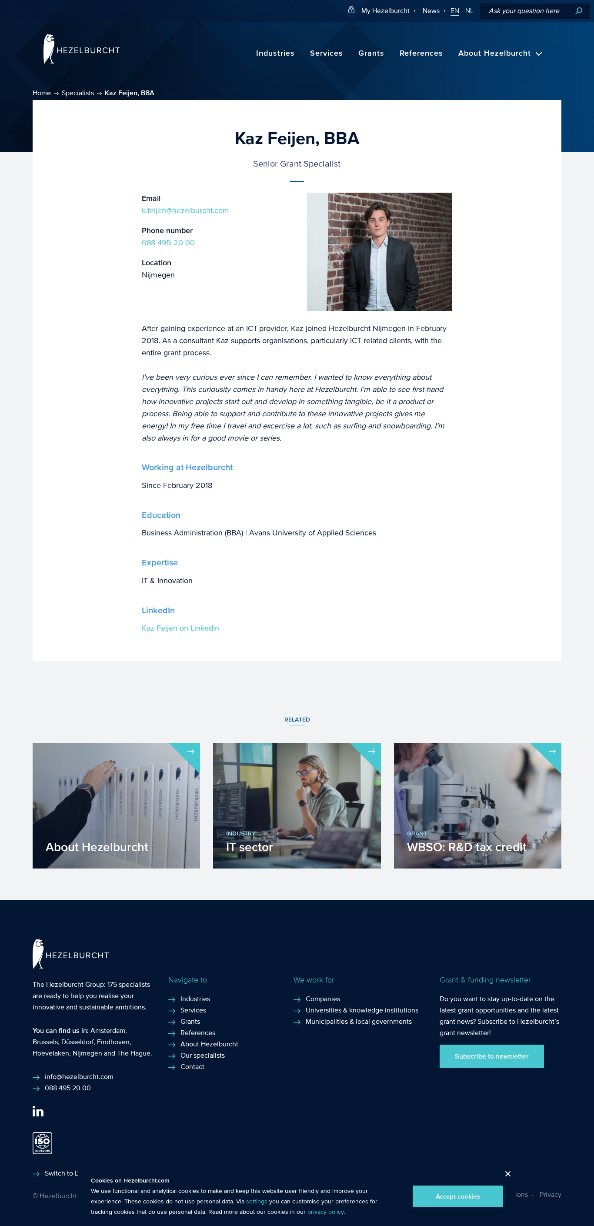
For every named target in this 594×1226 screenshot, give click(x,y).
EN (455, 10)
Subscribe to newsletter (492, 1056)
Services (326, 53)
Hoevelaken (51, 1053)
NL (469, 10)
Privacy (550, 1194)
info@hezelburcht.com (79, 1076)
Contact (192, 1066)
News (431, 11)
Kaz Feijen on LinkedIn (180, 628)
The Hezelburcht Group (68, 984)
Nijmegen (87, 1053)
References (421, 53)
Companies (323, 999)
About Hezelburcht (494, 53)
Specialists (78, 93)
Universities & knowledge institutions (362, 1010)
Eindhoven (113, 1042)
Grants (371, 53)
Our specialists (202, 1055)
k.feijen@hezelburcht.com (185, 210)
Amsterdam (107, 1030)
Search (579, 11)
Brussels (45, 1042)
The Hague (133, 1053)
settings (256, 1201)
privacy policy (325, 1212)
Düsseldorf (77, 1042)
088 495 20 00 (168, 242)
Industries (275, 53)
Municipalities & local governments (359, 1021)
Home (42, 93)
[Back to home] (81, 62)
